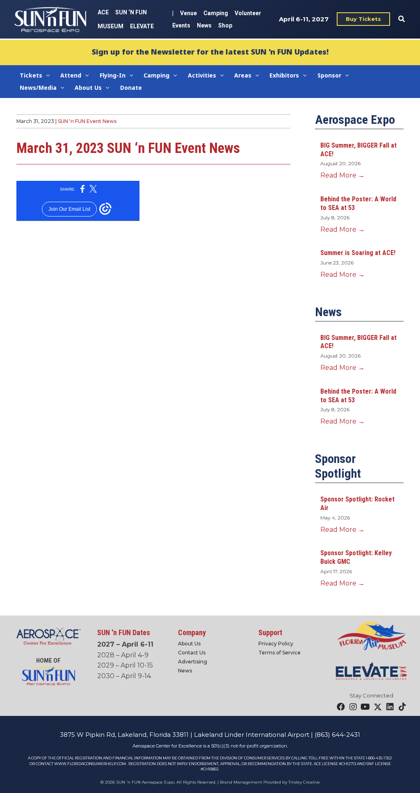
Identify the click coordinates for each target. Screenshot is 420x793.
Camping (215, 13)
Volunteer (248, 13)
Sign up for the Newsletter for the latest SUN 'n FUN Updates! (210, 52)
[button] (363, 19)
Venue (188, 13)
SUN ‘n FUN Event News (87, 121)
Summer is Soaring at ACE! (357, 253)
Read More (342, 175)
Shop (225, 25)
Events (181, 25)
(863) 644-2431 (337, 734)
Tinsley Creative (304, 782)
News (204, 25)
